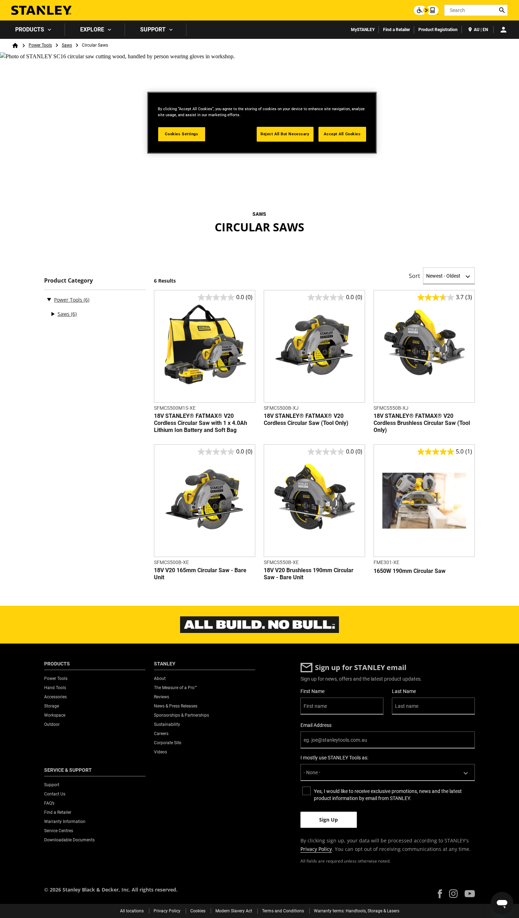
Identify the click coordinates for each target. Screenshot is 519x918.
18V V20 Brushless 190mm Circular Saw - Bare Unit (308, 574)
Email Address (316, 725)
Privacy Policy (316, 849)
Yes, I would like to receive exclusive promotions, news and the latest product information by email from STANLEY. (388, 794)
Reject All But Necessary (285, 133)
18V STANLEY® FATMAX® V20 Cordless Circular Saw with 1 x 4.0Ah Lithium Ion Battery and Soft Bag (200, 423)
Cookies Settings (181, 133)
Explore (92, 29)
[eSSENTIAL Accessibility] (426, 10)
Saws (67, 45)
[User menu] (503, 29)
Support (153, 29)
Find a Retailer (396, 29)
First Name (312, 691)
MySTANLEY (363, 29)
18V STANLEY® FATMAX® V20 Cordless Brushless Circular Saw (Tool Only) (422, 423)
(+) (52, 314)
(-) (49, 299)
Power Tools (40, 45)
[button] (440, 893)
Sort (414, 275)
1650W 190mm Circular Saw (410, 571)
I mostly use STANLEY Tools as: (334, 757)
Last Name (404, 691)
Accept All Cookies (342, 133)
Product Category (68, 280)
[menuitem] (32, 29)
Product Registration (438, 29)
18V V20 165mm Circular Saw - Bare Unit (200, 574)
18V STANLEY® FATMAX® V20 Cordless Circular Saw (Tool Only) (306, 419)
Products (29, 29)
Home (15, 45)
